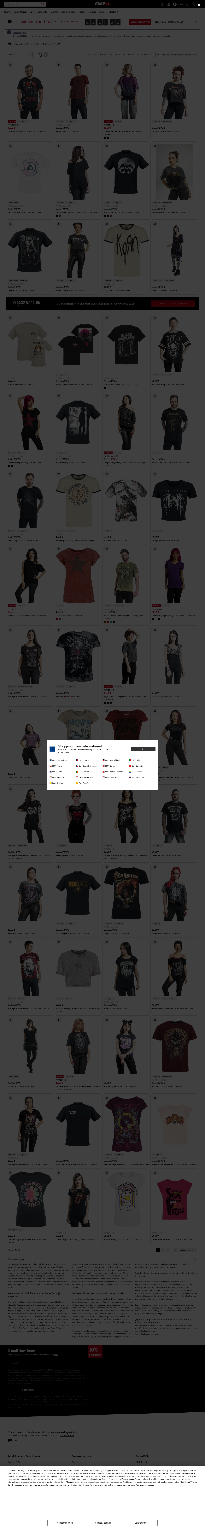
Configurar (140, 1522)
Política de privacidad (144, 1485)
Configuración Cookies (79, 1485)
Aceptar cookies (65, 1523)
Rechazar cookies (102, 1523)
